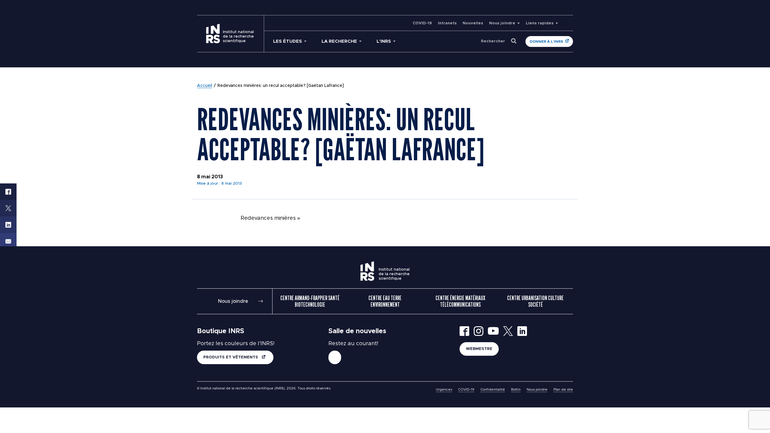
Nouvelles (473, 23)
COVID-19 (422, 23)
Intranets (447, 23)
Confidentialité (492, 389)
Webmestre (479, 349)
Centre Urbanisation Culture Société (535, 301)
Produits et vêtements (231, 357)
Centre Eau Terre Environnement (385, 301)
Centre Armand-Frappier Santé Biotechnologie (310, 301)
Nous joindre (502, 23)
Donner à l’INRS (546, 41)
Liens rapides (539, 23)
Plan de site (563, 389)
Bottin (516, 389)
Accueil (204, 86)
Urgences (444, 389)
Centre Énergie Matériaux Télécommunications (460, 301)
